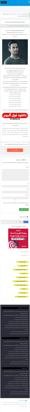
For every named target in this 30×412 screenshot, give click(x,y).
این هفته (25, 221)
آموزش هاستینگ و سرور (21, 285)
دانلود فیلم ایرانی (22, 261)
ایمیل (27, 189)
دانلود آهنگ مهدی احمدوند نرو (15, 100)
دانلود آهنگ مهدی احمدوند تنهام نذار (15, 102)
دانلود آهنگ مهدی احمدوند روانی (15, 94)
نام (28, 183)
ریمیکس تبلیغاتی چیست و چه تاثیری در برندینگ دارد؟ (18, 321)
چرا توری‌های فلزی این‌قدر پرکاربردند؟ (21, 319)
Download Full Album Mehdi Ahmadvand (11, 128)
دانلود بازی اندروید (22, 277)
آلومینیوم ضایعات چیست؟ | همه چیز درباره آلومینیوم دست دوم (16, 325)
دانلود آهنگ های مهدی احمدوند (13, 132)
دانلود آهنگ (25, 34)
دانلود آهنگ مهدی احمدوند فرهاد (15, 106)
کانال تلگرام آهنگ (21, 400)
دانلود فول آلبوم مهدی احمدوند (17, 30)
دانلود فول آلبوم (13, 14)
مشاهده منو (4, 2)
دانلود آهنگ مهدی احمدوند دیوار (15, 96)
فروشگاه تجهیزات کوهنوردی (21, 281)
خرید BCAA (23, 292)
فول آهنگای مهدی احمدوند (13, 134)
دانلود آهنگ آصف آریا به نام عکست (21, 317)
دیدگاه (27, 167)
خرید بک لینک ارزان (24, 251)
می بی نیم (24, 273)
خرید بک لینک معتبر (24, 255)
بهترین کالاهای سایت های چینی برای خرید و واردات (19, 333)
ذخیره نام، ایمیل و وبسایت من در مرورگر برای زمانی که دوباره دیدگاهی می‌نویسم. (16, 203)
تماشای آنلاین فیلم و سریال (21, 269)
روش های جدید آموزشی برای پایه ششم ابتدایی (19, 331)
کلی (16, 221)
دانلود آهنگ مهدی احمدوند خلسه (15, 104)
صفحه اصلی (19, 14)
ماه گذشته (20, 221)
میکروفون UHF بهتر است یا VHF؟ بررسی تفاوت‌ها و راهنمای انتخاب (15, 315)
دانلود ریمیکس (23, 265)
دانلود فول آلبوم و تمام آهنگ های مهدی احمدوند (15, 22)
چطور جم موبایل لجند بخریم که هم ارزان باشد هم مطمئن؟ (17, 323)
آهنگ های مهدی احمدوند (11, 130)
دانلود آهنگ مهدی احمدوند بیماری (15, 98)
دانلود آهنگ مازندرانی (22, 296)
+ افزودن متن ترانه (15, 150)
